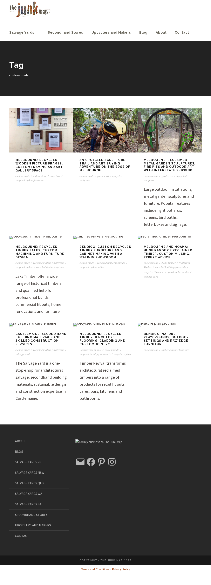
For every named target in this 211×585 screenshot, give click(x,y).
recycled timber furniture (29, 180)
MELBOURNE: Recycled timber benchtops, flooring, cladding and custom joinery (102, 339)
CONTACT (22, 536)
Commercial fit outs (90, 350)
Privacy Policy (121, 569)
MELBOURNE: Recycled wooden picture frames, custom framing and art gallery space (39, 165)
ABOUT (20, 441)
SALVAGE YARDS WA (28, 494)
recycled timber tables (92, 267)
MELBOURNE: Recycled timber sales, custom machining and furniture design (39, 252)
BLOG (19, 451)
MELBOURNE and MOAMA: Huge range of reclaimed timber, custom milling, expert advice (168, 252)
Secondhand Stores (65, 32)
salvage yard (151, 276)
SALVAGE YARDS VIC (28, 462)
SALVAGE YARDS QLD (29, 483)
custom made (22, 176)
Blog (143, 32)
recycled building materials (48, 263)
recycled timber (24, 267)
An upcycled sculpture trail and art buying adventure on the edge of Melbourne (105, 165)
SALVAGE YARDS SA (28, 504)
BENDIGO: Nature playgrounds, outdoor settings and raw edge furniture (166, 339)
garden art (103, 176)
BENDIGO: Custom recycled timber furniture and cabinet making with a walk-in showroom (105, 252)
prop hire (55, 176)
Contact (182, 32)
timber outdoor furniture (175, 350)
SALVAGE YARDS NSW (29, 472)
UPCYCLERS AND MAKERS (33, 525)
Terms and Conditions (95, 569)
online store (40, 176)
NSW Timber (169, 263)
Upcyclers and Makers (111, 32)
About (161, 32)
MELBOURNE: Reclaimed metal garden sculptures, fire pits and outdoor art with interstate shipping (170, 165)
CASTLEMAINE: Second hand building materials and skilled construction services (40, 339)
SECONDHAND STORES (31, 515)
